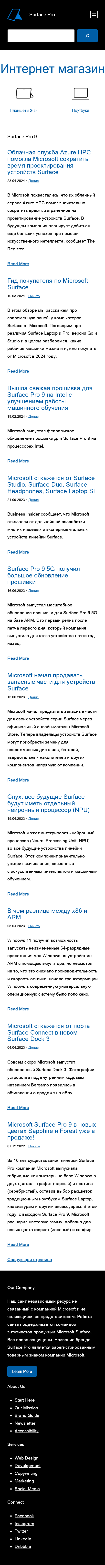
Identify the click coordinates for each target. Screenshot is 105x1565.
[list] (52, 103)
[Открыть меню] (94, 14)
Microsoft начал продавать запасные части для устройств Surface (51, 682)
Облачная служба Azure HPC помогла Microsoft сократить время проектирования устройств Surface (49, 162)
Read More (18, 263)
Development (28, 1465)
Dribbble (23, 1546)
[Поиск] (87, 35)
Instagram (24, 1523)
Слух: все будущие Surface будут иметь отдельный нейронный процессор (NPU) (48, 803)
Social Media (27, 1488)
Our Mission (26, 1407)
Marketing (24, 1480)
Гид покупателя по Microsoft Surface (47, 284)
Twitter (21, 1531)
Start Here (25, 1400)
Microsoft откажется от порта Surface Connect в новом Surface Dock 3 (48, 1032)
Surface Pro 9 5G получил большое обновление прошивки (43, 575)
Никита (34, 296)
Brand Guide (27, 1415)
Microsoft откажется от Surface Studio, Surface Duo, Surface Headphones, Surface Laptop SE (52, 484)
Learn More (22, 1371)
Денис (33, 181)
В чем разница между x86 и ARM (47, 914)
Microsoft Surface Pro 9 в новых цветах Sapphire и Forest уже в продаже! (51, 1131)
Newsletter (25, 1423)
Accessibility (27, 1430)
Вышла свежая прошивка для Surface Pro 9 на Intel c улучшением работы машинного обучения (50, 398)
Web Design (27, 1458)
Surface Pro (42, 14)
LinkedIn (23, 1538)
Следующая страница (29, 1259)
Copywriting (26, 1473)
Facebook (24, 1515)
